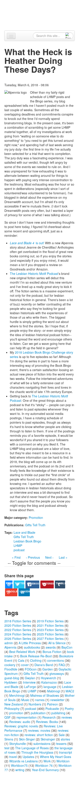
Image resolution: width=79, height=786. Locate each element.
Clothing (35, 660)
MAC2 (70, 691)
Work (47, 761)
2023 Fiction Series (50, 630)
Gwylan (30, 678)
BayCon (66, 647)
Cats (21, 660)
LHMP (18, 545)
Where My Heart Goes (55, 756)
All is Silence (57, 643)
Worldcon (63, 761)
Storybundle (17, 743)
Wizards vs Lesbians (23, 761)
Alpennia (42, 15)
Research (49, 717)
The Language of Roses (32, 748)
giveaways (56, 673)
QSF (7, 717)
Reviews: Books (47, 721)
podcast (19, 550)
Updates (28, 756)
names (40, 700)
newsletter (57, 700)
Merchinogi (17, 695)
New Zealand (13, 704)
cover (25, 665)
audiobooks (32, 647)
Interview (29, 682)
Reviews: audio (19, 721)
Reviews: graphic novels (21, 726)
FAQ (62, 665)
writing (19, 770)
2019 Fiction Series (50, 621)
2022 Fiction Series (17, 630)
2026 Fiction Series (17, 638)
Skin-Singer (27, 739)
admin (8, 643)
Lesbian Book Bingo (27, 541)
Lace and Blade (24, 532)
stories (65, 739)
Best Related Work (22, 651)
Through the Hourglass (37, 752)
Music (25, 700)
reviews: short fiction (39, 735)
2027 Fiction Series (50, 638)
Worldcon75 (19, 765)
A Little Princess (30, 643)
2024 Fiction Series (17, 634)
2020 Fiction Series (17, 625)
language (49, 686)
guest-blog (11, 678)
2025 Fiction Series (50, 634)
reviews (66, 717)
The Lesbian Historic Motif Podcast (34, 273)
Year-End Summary (45, 770)
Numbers (35, 704)
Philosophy (12, 708)
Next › (49, 557)
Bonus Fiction (52, 651)
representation (26, 717)
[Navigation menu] (11, 36)
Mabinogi (53, 691)
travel (13, 756)
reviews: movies (39, 730)
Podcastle (52, 708)
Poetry (69, 708)
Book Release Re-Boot (36, 656)
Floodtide (10, 669)
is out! (27, 243)
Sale (62, 735)
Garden (47, 669)
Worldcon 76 (44, 765)
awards (51, 647)
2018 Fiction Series (17, 621)
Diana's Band (43, 665)
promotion (16, 713)
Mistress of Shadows (44, 695)
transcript (65, 752)
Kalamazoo (49, 682)
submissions (41, 743)
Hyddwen (10, 682)
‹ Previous (33, 557)
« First (16, 557)
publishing (58, 713)
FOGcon (31, 669)
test (6, 748)
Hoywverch (48, 678)
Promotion (36, 517)
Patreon (52, 704)
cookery (9, 665)
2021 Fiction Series (50, 625)
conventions (55, 660)
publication (38, 713)
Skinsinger (48, 739)
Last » (63, 557)
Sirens (8, 739)
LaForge (30, 686)
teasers (61, 743)
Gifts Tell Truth (35, 525)
